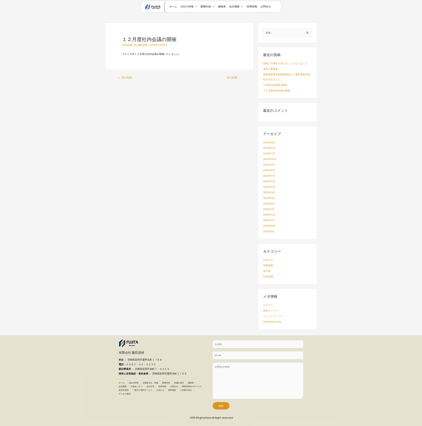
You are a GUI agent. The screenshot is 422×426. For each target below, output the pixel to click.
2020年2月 (269, 203)
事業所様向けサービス (192, 386)
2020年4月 (269, 192)
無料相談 (172, 390)
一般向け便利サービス (142, 390)
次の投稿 (234, 77)
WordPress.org (272, 321)
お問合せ (265, 6)
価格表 (222, 6)
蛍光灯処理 (124, 390)
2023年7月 (269, 153)
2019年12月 (269, 214)
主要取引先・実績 (150, 382)
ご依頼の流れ (186, 390)
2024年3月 (269, 142)
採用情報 (252, 6)
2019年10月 (269, 226)
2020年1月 (268, 209)
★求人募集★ (270, 69)
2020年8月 (269, 170)
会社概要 (234, 6)
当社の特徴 (187, 6)
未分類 (267, 271)
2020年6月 (269, 181)
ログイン (268, 305)
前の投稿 (125, 77)
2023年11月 (269, 148)
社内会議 (127, 45)
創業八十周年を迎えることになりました (285, 63)
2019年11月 (269, 220)
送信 (221, 406)
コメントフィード (273, 316)
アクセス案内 (125, 393)
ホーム (173, 6)
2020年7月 (269, 175)
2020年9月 (269, 164)
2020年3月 (269, 198)
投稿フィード (270, 310)
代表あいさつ (136, 386)
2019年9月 (269, 231)
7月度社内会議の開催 (275, 85)
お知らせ (268, 260)
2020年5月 (269, 187)
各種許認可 (179, 382)
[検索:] (287, 32)
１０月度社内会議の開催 (276, 90)
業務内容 (205, 6)
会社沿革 (150, 386)
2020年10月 (269, 159)
